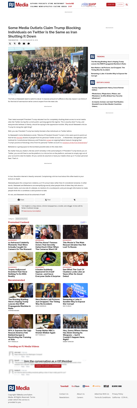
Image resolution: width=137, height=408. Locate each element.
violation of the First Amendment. (75, 143)
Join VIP (111, 4)
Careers (80, 397)
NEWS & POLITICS (21, 218)
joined (49, 140)
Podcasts (43, 3)
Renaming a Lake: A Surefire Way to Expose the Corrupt (74, 301)
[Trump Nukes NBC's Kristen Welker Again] (48, 321)
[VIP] (70, 6)
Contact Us (63, 394)
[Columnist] (15, 209)
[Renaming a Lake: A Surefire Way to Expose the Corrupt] (75, 290)
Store (50, 3)
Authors (34, 3)
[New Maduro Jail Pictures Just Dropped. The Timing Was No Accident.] (48, 290)
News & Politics (45, 6)
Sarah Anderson (41, 306)
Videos (64, 6)
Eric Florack (67, 306)
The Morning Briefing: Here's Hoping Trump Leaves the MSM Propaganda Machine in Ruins (19, 304)
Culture (56, 6)
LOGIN (120, 4)
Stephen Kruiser (13, 310)
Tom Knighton (13, 40)
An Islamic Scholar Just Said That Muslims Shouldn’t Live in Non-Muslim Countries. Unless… (107, 104)
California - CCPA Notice (120, 397)
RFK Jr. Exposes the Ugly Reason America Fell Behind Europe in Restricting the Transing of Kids (19, 335)
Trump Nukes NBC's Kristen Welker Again (45, 331)
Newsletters (64, 397)
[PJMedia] (18, 4)
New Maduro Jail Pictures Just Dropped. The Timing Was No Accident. (48, 301)
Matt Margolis (13, 341)
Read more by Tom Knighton (32, 211)
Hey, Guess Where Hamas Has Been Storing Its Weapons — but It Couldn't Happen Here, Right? (75, 335)
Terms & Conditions (103, 397)
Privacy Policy (117, 394)
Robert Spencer (68, 341)
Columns (34, 6)
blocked (19, 137)
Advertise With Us (102, 394)
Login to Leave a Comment (48, 366)
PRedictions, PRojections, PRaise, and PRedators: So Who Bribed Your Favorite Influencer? (107, 96)
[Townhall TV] (70, 3)
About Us (81, 394)
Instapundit (59, 3)
